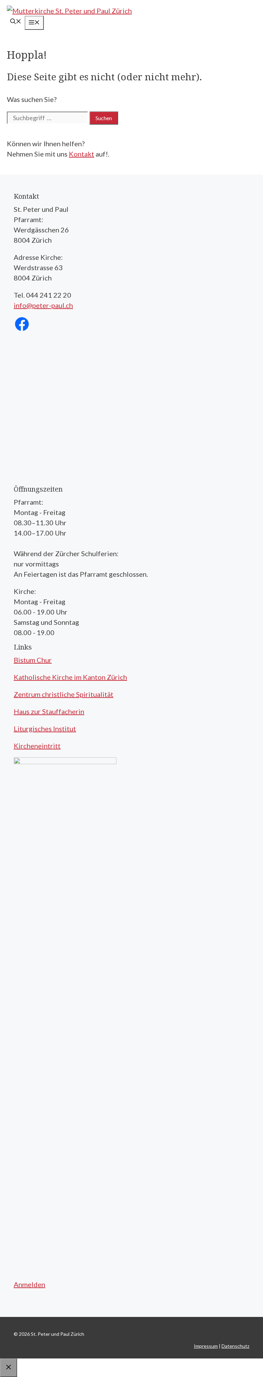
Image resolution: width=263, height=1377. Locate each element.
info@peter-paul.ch (43, 305)
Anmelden (29, 1284)
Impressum (206, 1346)
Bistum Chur (33, 660)
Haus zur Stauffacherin (49, 711)
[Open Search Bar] (16, 22)
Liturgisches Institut (45, 728)
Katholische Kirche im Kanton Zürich (70, 677)
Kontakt (81, 154)
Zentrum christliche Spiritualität (63, 694)
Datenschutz (235, 1346)
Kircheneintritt (37, 746)
